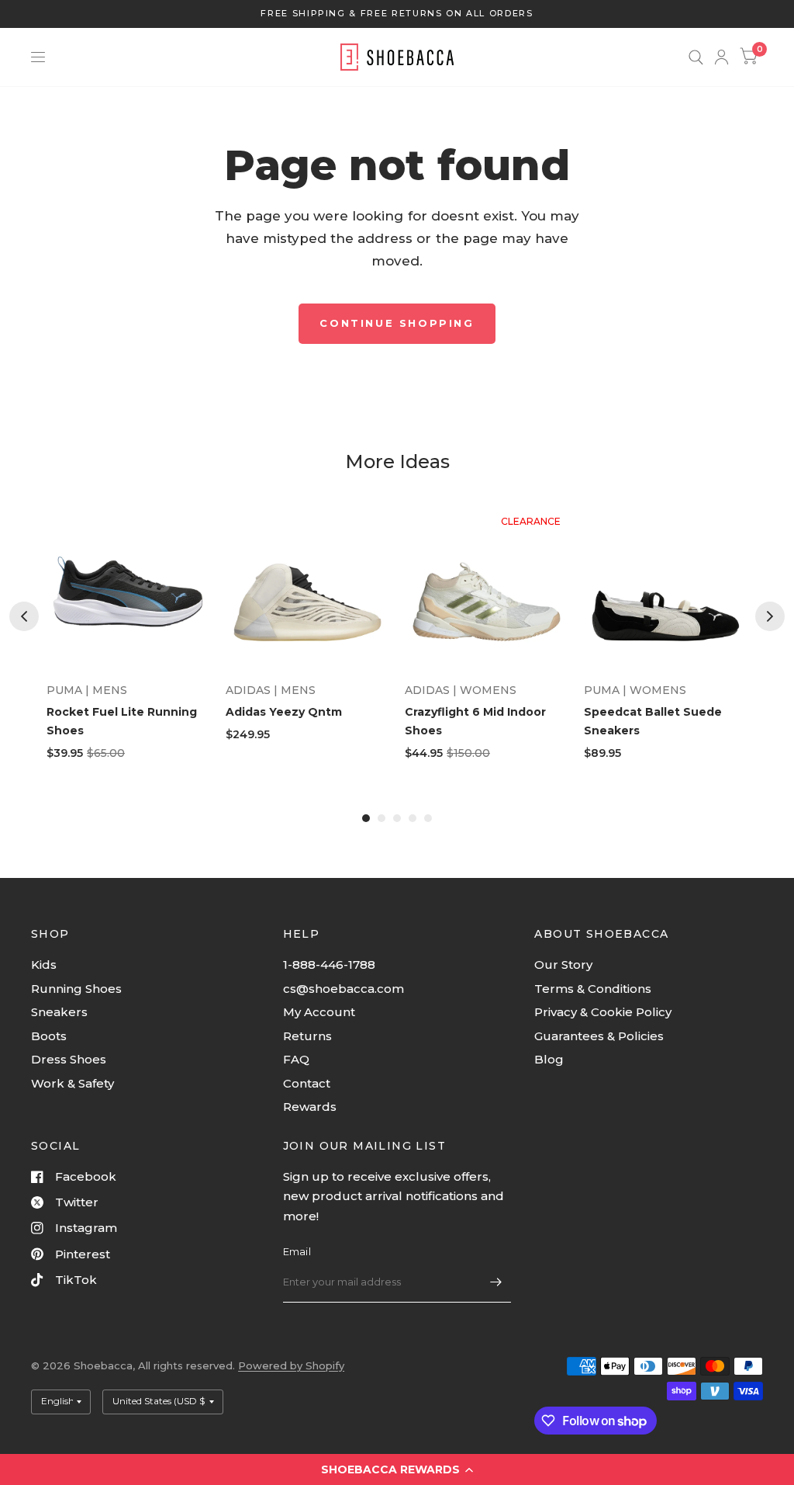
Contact (306, 1083)
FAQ (296, 1059)
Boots (49, 1036)
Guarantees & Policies (599, 1036)
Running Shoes (76, 988)
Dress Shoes (68, 1059)
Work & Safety (72, 1083)
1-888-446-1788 (329, 964)
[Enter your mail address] (495, 1282)
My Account (319, 1011)
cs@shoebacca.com (343, 988)
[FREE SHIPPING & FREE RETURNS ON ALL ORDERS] (397, 13)
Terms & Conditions (592, 988)
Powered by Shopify (291, 1365)
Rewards (310, 1106)
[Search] (696, 57)
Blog (549, 1059)
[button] (397, 1469)
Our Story (563, 964)
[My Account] (721, 57)
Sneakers (59, 1011)
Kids (44, 964)
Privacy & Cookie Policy (602, 1011)
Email (297, 1251)
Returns (307, 1036)
